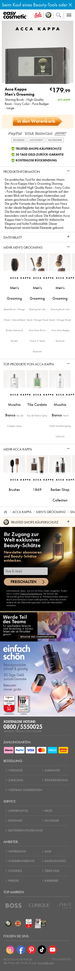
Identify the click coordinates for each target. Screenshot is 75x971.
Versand (15, 770)
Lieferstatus (18, 811)
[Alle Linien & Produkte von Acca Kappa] (37, 28)
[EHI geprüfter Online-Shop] (18, 923)
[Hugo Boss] (13, 905)
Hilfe (48, 811)
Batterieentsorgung (25, 830)
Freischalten (23, 581)
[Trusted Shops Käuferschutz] (8, 923)
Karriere (51, 881)
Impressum (17, 851)
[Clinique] (39, 905)
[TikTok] (42, 949)
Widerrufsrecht (21, 861)
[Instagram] (10, 949)
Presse (13, 881)
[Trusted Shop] (48, 15)
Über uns (52, 871)
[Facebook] (21, 949)
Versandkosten (46, 963)
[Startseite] (5, 512)
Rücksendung (56, 780)
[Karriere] (37, 627)
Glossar (52, 821)
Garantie (52, 770)
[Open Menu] (16, 15)
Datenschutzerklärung (31, 593)
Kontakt (15, 821)
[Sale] (38, 15)
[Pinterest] (31, 949)
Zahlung (15, 780)
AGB (48, 851)
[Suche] (58, 15)
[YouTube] (52, 949)
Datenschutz (55, 861)
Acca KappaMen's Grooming (19, 92)
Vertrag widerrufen (25, 790)
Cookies (15, 871)
